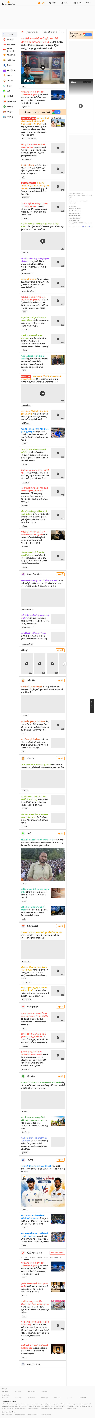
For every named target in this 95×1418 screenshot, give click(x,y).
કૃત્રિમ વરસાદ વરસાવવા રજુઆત (21, 1404)
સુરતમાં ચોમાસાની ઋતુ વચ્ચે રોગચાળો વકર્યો (47, 1408)
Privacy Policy (72, 203)
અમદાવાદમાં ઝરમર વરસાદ (34, 1404)
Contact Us (72, 201)
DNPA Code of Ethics (87, 227)
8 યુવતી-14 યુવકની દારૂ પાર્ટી (34, 1408)
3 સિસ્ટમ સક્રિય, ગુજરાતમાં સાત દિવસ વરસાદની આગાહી (8, 1404)
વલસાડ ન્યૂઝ (18, 1397)
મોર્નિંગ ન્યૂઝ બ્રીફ (58, 1408)
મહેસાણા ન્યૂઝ (31, 1397)
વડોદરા (24, 312)
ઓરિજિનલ (25, 198)
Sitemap (81, 193)
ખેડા (61, 1257)
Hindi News (5, 1391)
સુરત (23, 86)
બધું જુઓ (60, 650)
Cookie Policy (83, 201)
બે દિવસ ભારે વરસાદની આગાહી (73, 1408)
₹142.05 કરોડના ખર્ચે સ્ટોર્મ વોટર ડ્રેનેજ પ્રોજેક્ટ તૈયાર (34, 1406)
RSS (77, 201)
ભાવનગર (24, 482)
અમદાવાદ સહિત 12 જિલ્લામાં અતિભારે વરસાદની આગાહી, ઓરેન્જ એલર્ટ (60, 1406)
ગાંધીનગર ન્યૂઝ (44, 1397)
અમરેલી (40, 1257)
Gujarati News (31, 1391)
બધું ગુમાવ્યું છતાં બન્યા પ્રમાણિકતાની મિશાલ (73, 1406)
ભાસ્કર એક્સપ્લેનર (28, 291)
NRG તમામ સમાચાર (57, 1253)
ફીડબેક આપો (92, 705)
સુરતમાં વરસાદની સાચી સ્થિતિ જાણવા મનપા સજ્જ (60, 1404)
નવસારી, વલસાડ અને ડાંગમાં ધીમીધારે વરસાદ (86, 1406)
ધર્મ (23, 177)
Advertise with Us (73, 193)
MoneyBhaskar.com (75, 218)
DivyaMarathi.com (74, 215)
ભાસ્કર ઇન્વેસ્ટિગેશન (28, 139)
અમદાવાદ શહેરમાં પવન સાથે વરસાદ (21, 1408)
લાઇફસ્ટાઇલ (25, 961)
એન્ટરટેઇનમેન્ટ (27, 273)
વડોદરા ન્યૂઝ (83, 1397)
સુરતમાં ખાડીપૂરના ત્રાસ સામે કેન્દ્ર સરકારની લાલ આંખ (47, 1404)
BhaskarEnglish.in (74, 213)
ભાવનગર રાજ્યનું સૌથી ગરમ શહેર (73, 1404)
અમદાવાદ (25, 505)
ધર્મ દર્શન (24, 716)
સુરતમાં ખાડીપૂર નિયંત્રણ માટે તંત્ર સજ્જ (47, 1406)
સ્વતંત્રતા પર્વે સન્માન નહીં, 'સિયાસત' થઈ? (8, 1408)
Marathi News (18, 1391)
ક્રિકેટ (24, 444)
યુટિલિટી (24, 1153)
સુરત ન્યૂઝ (69, 1397)
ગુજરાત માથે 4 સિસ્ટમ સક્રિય (21, 1406)
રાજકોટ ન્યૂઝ (57, 1397)
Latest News (44, 1391)
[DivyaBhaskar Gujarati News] (8, 4)
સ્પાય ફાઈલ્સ (26, 405)
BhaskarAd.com (74, 220)
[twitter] (58, 86)
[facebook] (54, 86)
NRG (26, 1257)
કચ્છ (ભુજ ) (26, 159)
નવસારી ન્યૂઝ (5, 1397)
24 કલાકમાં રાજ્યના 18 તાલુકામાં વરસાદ (86, 1404)
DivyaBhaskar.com (75, 211)
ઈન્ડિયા (24, 253)
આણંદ (46, 1257)
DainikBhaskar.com (75, 208)
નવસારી (24, 218)
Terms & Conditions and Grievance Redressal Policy (80, 196)
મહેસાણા (24, 107)
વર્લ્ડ (23, 371)
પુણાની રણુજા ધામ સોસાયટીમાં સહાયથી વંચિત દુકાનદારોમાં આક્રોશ (8, 1406)
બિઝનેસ (24, 1111)
